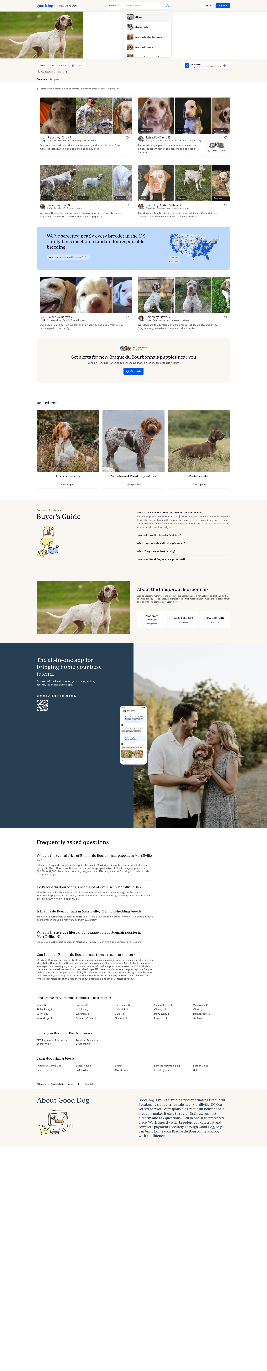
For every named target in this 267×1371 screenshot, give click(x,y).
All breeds (41, 1084)
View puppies (68, 484)
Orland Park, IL (123, 1009)
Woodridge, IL (45, 1018)
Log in (208, 5)
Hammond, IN (122, 1005)
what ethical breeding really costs (156, 527)
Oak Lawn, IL (83, 1009)
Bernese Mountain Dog (167, 1065)
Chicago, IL (160, 1009)
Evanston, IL (161, 1018)
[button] (58, 116)
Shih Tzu (198, 1070)
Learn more (172, 602)
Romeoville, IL (162, 1013)
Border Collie (200, 1065)
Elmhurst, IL (121, 1018)
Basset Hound (83, 1065)
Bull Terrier (82, 1070)
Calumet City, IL (163, 1005)
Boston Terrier (45, 1070)
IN (79, 1084)
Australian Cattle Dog (49, 1065)
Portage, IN (82, 1005)
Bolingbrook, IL (201, 1013)
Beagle (119, 1065)
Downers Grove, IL (86, 1018)
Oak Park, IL (83, 1013)
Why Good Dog (68, 5)
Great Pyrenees (163, 1070)
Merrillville (90, 1084)
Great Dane (121, 1070)
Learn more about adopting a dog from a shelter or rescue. (101, 978)
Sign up (223, 5)
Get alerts (135, 371)
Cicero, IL (198, 1009)
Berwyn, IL (42, 1013)
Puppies (54, 79)
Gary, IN (41, 1005)
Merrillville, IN (60, 72)
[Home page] (45, 6)
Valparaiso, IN (200, 1005)
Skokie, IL (198, 1018)
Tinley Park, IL (44, 1009)
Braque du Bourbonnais (62, 1084)
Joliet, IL (120, 1013)
